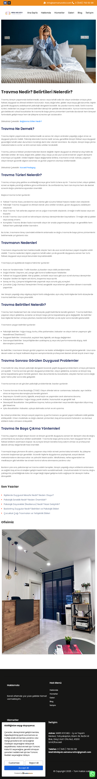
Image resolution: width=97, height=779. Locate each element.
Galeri (71, 12)
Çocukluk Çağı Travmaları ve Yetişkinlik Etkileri (27, 513)
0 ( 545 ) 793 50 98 (67, 749)
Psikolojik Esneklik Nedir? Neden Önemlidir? (25, 499)
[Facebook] (5, 3)
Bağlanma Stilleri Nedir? (31, 121)
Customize (14, 763)
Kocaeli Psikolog (15, 705)
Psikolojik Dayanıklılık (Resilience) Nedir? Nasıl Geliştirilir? (32, 504)
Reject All (34, 763)
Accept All (24, 768)
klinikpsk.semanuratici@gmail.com (72, 752)
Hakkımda (46, 12)
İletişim (89, 12)
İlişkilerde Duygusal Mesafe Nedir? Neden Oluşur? (29, 495)
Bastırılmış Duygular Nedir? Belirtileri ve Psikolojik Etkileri (31, 508)
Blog (80, 12)
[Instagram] (9, 3)
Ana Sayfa (32, 12)
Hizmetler (59, 12)
